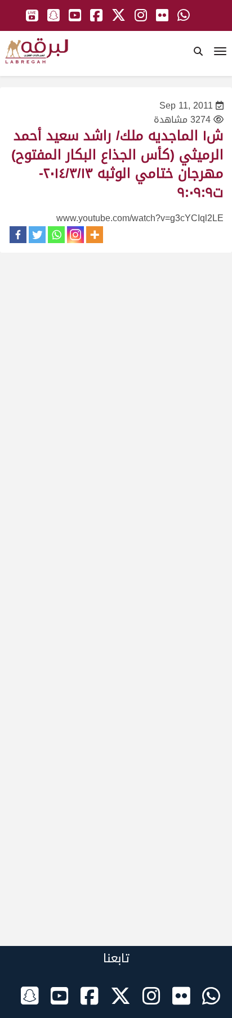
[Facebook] (18, 234)
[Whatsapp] (56, 234)
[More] (94, 234)
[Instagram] (75, 234)
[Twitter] (37, 234)
